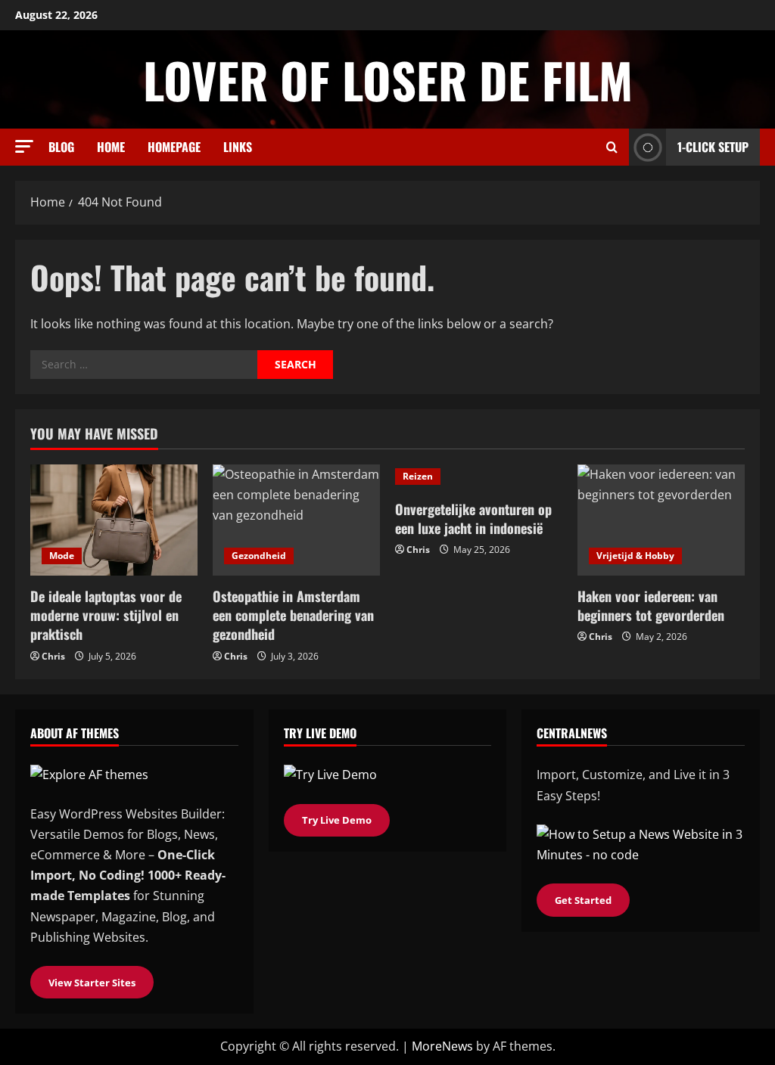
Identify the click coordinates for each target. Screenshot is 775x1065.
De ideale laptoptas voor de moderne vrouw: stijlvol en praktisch (106, 615)
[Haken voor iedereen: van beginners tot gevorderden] (661, 520)
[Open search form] (612, 147)
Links (237, 147)
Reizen (418, 476)
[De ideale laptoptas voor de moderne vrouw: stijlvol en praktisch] (114, 520)
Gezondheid (259, 555)
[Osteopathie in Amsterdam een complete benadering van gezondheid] (296, 520)
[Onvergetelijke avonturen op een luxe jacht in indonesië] (478, 476)
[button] (24, 146)
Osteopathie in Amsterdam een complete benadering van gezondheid (293, 615)
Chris (53, 656)
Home (111, 147)
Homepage (174, 147)
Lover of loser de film (388, 79)
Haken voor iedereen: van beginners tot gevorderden (650, 605)
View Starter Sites (91, 982)
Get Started (583, 900)
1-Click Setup (713, 147)
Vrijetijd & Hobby (635, 555)
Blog (61, 147)
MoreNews (442, 1046)
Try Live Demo (337, 820)
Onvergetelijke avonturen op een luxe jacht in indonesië (473, 518)
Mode (61, 555)
